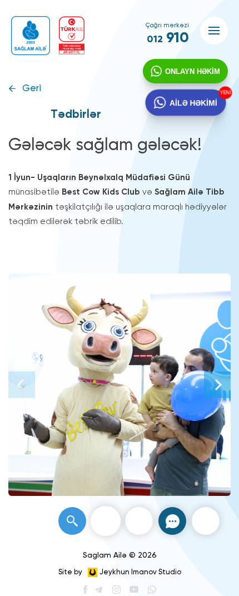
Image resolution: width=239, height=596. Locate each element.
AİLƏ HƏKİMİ (193, 102)
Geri (31, 88)
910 (168, 38)
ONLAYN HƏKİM (192, 71)
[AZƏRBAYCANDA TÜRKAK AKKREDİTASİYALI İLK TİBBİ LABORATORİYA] (72, 35)
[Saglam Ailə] (30, 35)
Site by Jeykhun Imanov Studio (119, 572)
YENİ (223, 93)
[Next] (217, 384)
